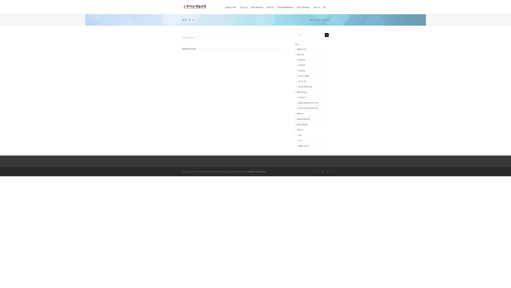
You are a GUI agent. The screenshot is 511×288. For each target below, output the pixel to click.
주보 (300, 135)
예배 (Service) (302, 92)
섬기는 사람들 (303, 76)
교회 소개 (300, 54)
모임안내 (301, 70)
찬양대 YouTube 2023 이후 (308, 103)
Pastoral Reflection (303, 119)
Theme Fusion (261, 172)
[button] (324, 7)
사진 (300, 140)
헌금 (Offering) (302, 124)
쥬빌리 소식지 (303, 146)
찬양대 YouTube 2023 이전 (308, 108)
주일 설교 (302, 97)
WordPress (251, 172)
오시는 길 (302, 81)
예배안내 (301, 60)
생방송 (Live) (301, 49)
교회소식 (300, 130)
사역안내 (301, 65)
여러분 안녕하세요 (305, 87)
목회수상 (300, 114)
